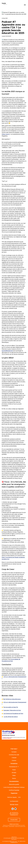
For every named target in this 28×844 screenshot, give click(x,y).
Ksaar (14, 769)
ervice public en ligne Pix (11, 707)
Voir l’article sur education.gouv (12, 699)
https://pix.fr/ (6, 134)
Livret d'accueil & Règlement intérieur (14, 787)
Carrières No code (14, 754)
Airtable (14, 772)
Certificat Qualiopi (14, 790)
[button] (12, 797)
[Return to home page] (4, 4)
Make (14, 775)
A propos (14, 752)
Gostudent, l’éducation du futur (12, 710)
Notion (14, 778)
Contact (14, 760)
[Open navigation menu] (24, 4)
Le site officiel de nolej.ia (11, 716)
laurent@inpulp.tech (7, 350)
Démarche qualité (14, 784)
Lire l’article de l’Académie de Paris (13, 713)
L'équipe (14, 757)
